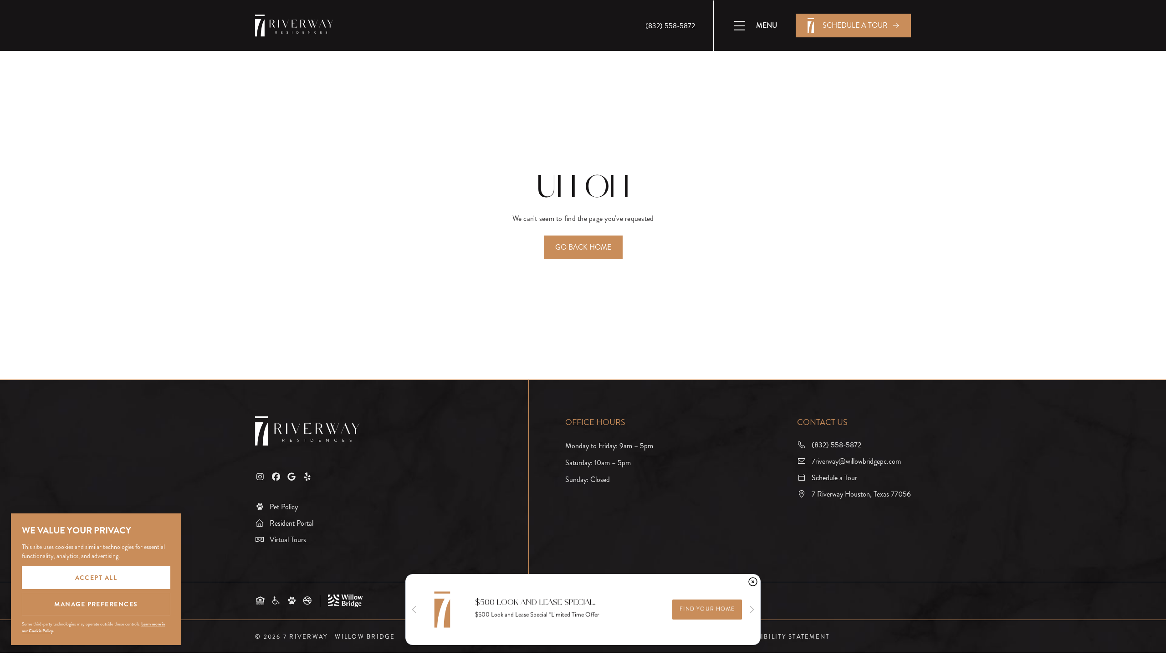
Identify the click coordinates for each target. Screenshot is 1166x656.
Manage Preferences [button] (96, 604)
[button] (754, 25)
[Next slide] (752, 609)
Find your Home (707, 609)
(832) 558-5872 (670, 25)
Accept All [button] (96, 577)
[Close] (752, 581)
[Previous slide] (414, 609)
